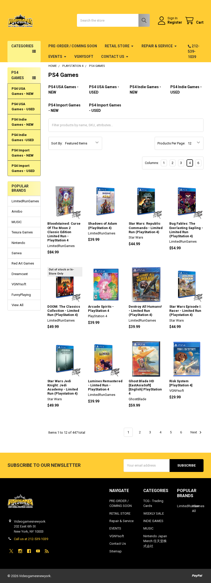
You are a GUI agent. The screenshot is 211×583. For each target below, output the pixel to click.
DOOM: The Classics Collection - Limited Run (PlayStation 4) (63, 311)
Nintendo (18, 243)
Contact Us (112, 56)
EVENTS (55, 56)
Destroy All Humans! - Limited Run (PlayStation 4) (145, 311)
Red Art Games (23, 263)
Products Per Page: (171, 143)
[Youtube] (38, 551)
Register (175, 22)
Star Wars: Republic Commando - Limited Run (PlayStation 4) (146, 228)
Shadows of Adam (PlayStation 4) (102, 226)
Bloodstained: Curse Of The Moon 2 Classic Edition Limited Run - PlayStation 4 (64, 232)
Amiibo (17, 211)
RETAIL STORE (117, 46)
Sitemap (115, 551)
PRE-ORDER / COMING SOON (72, 46)
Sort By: (57, 143)
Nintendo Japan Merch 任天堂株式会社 (155, 541)
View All (17, 305)
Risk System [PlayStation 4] (180, 383)
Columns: (152, 163)
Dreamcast (20, 274)
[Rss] (46, 551)
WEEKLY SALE (153, 513)
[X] (11, 551)
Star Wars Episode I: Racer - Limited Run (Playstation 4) (185, 311)
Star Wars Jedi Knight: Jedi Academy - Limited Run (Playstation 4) (62, 387)
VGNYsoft (83, 56)
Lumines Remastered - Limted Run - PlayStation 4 (105, 385)
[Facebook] (29, 551)
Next (194, 432)
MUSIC (17, 222)
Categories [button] (22, 46)
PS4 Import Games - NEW (22, 152)
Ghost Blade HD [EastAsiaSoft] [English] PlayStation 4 (145, 387)
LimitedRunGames (24, 201)
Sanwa (17, 253)
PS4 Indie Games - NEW (22, 121)
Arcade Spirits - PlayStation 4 (101, 309)
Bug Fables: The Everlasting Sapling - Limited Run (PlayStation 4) (186, 230)
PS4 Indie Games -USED (23, 137)
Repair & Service (157, 46)
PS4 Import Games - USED (23, 168)
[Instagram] (20, 551)
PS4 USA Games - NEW (22, 91)
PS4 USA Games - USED (23, 106)
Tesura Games (22, 232)
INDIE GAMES (153, 521)
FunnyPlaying (21, 295)
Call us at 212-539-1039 (31, 539)
